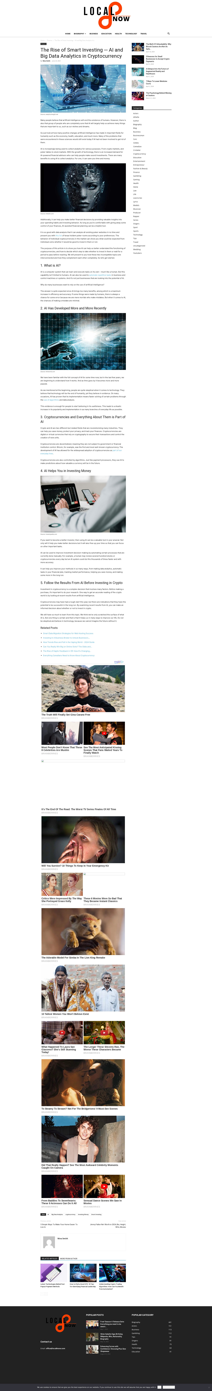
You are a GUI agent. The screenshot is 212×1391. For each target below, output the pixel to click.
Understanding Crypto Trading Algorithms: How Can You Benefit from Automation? (111, 1286)
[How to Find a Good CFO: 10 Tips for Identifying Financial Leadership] (83, 1273)
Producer (137, 212)
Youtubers (137, 253)
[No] (209, 1387)
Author (136, 121)
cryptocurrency (70, 1214)
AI (48, 1214)
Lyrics (135, 201)
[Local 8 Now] (106, 15)
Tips (135, 238)
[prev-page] (42, 1293)
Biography (79, 33)
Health (118, 33)
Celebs (136, 143)
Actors (135, 113)
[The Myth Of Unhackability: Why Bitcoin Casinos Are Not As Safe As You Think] (138, 47)
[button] (169, 34)
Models (136, 205)
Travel (143, 33)
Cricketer (137, 150)
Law (134, 190)
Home (67, 33)
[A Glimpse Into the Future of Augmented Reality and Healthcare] (138, 72)
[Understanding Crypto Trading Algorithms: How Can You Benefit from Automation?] (112, 1273)
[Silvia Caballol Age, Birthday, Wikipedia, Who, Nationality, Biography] (92, 1337)
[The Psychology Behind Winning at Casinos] (138, 96)
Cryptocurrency (139, 154)
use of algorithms (51, 400)
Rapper (136, 216)
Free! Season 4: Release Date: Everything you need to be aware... (112, 1324)
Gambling (137, 176)
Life (134, 194)
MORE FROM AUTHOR (68, 1259)
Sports (136, 231)
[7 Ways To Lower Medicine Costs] (138, 84)
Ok (159, 1387)
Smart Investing (96, 1214)
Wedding (137, 249)
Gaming (136, 179)
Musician (137, 209)
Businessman (138, 135)
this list (59, 235)
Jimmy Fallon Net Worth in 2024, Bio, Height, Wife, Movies (108, 1225)
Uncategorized (139, 246)
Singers (136, 224)
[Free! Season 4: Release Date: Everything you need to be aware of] (92, 1324)
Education (106, 33)
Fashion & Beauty (140, 168)
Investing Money (83, 1214)
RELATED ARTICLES (49, 1259)
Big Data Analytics (57, 1214)
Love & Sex (137, 198)
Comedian (137, 146)
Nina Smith (46, 61)
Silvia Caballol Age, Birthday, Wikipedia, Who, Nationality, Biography (111, 1336)
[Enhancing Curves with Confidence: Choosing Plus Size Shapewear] (92, 1349)
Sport (135, 227)
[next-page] (45, 1293)
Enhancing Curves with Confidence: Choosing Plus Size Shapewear (113, 1348)
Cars (135, 139)
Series (135, 220)
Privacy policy (169, 1387)
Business (94, 33)
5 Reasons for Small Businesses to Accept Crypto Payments (158, 59)
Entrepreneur (138, 165)
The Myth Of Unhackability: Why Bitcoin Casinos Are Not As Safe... (158, 46)
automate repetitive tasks (100, 275)
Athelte (136, 117)
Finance (49, 40)
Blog (135, 128)
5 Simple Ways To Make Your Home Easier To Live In (59, 1225)
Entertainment (139, 161)
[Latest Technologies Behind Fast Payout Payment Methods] (53, 1273)
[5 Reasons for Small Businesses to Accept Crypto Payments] (138, 59)
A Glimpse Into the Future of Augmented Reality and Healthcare (157, 71)
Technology (131, 33)
